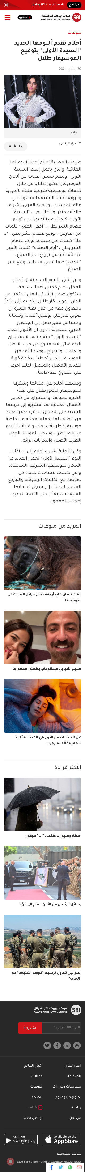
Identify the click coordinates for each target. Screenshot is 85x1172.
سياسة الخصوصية (69, 1154)
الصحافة (74, 1077)
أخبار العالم (33, 1066)
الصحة (37, 1097)
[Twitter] (61, 1167)
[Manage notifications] (10, 1161)
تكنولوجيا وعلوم (68, 1097)
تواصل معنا (33, 1118)
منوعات (74, 33)
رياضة (76, 1108)
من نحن (75, 1118)
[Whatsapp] (70, 1167)
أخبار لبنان (73, 1066)
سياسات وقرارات (66, 1087)
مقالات (36, 1077)
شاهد (33, 1108)
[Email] (79, 1167)
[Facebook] (51, 1167)
